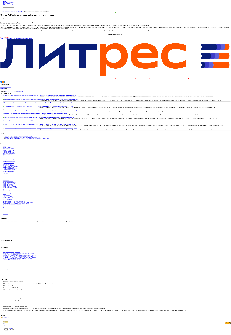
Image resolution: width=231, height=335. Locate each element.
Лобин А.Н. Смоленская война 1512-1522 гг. (12, 254)
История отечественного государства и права (12, 204)
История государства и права (9, 183)
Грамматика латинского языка (9, 153)
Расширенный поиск (7, 211)
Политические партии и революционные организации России (16, 203)
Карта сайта (5, 214)
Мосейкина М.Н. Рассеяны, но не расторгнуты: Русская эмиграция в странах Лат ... (57, 117)
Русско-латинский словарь (8, 163)
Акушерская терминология (8, 165)
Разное (4, 194)
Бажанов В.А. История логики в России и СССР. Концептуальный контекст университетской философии (27, 138)
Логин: (6, 326)
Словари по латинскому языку (9, 161)
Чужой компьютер (10, 329)
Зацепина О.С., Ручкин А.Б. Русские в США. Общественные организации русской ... (57, 124)
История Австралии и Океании (9, 182)
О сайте (4, 146)
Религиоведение (6, 195)
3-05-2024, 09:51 (12, 18)
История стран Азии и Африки (9, 186)
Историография (20, 91)
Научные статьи (6, 207)
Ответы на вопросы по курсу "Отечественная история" (14, 201)
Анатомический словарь (8, 164)
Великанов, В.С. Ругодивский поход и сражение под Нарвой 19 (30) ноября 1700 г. (20, 255)
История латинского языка (8, 150)
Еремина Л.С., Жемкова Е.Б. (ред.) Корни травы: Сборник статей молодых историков (22, 137)
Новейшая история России (8, 191)
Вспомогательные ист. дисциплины (10, 177)
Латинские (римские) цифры (9, 152)
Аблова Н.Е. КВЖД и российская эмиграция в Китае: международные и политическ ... (59, 99)
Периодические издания (8, 193)
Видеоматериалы (6, 209)
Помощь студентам (7, 147)
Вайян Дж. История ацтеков (8, 251)
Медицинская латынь (7, 154)
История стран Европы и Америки (10, 187)
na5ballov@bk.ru (5, 317)
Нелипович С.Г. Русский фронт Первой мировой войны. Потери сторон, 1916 (19, 256)
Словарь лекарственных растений (10, 168)
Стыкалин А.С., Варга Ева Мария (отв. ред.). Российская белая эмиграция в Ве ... (56, 102)
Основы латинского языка (8, 148)
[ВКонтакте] (1, 82)
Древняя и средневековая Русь (9, 178)
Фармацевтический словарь (8, 167)
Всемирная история (7, 175)
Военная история (6, 174)
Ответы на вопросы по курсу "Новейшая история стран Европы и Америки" (19, 202)
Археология (5, 173)
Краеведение (5, 188)
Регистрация (5, 331)
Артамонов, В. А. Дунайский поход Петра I (12, 259)
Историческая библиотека (10, 91)
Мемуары (5, 189)
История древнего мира (8, 185)
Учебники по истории (7, 196)
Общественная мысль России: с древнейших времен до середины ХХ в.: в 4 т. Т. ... (56, 106)
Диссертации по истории (8, 206)
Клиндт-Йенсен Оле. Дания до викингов (11, 252)
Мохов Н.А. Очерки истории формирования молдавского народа (18, 136)
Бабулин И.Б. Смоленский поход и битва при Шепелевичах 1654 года (17, 258)
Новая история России (7, 190)
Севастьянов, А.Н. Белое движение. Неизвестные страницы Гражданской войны (19, 257)
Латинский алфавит (7, 151)
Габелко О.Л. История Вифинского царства (12, 249)
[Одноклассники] (3, 82)
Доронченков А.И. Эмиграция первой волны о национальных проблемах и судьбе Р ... (58, 128)
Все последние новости (8, 212)
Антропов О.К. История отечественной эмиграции (36, 120)
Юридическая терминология (9, 169)
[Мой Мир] (4, 82)
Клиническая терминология (8, 155)
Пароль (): (9, 328)
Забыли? (10, 328)
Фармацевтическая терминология (10, 156)
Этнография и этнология (8, 197)
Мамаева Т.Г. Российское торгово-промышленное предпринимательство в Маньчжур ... (59, 110)
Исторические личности (8, 181)
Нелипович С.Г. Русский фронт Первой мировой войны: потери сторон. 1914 (19, 253)
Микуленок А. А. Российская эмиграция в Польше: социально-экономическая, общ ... (58, 95)
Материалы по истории (8, 199)
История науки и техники (8, 184)
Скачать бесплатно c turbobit (6, 37)
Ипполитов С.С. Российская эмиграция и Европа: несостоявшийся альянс (51, 113)
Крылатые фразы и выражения (9, 157)
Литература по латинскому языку (10, 159)
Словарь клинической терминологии (10, 166)
